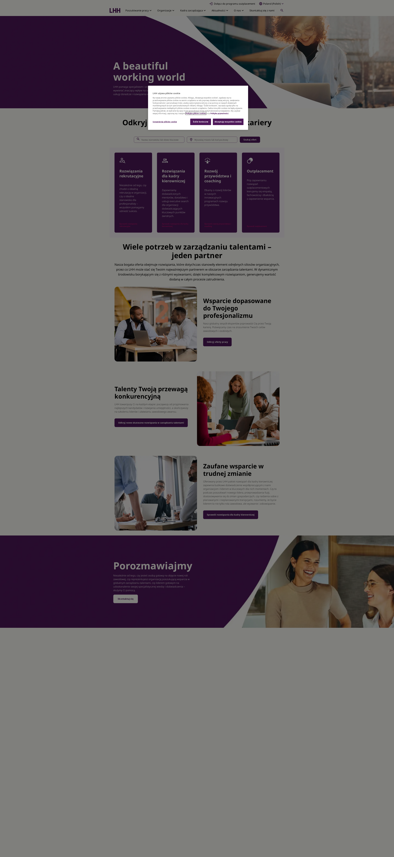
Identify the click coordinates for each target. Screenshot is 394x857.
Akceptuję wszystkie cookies (228, 122)
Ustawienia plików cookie (165, 122)
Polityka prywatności (219, 113)
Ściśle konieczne (200, 122)
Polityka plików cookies (196, 113)
